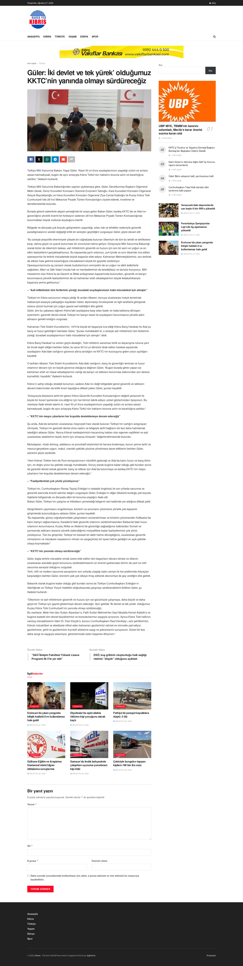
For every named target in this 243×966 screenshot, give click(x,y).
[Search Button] (214, 36)
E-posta (32, 860)
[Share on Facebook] (31, 159)
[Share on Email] (63, 159)
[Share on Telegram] (55, 159)
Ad (30, 845)
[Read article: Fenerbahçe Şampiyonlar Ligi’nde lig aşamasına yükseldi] (169, 229)
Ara (160, 65)
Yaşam (72, 36)
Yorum (32, 804)
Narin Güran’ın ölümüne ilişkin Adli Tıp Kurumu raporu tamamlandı (192, 163)
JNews (37, 955)
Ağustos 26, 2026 (80, 725)
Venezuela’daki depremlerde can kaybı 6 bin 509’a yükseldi (198, 206)
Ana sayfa (31, 63)
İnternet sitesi (99, 860)
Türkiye (60, 36)
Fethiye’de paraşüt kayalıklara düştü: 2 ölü (131, 714)
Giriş (213, 2)
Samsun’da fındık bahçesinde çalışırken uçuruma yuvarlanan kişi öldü (88, 765)
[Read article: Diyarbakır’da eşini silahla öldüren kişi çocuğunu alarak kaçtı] (89, 695)
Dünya (84, 36)
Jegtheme (90, 955)
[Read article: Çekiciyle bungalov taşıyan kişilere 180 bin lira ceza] (132, 744)
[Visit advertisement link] (121, 54)
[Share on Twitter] (39, 159)
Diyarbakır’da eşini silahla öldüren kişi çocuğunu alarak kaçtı (87, 716)
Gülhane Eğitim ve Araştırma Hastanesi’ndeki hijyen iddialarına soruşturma (44, 765)
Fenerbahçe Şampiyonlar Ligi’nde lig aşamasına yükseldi (195, 227)
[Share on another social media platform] (71, 159)
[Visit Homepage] (38, 19)
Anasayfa (33, 36)
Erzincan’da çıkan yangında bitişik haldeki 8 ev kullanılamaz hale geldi (46, 716)
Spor (95, 36)
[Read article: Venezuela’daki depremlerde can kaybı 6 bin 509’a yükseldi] (169, 210)
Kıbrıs (47, 36)
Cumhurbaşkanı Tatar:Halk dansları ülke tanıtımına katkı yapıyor (189, 189)
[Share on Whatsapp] (47, 159)
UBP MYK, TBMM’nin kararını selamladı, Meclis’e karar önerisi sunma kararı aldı (180, 129)
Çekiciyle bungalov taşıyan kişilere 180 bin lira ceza (129, 763)
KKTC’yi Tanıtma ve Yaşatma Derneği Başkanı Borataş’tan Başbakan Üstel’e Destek (192, 149)
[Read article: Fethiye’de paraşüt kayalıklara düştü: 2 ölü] (132, 695)
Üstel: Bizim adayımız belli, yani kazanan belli (191, 176)
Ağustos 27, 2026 (37, 725)
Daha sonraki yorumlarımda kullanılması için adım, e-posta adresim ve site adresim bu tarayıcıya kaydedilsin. (85, 877)
